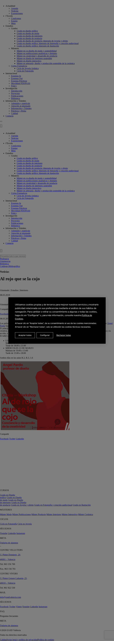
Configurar (45, 335)
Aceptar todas (24, 335)
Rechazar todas (63, 335)
